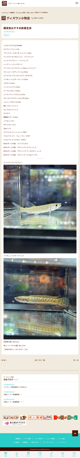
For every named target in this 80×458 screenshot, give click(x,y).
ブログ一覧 (41, 360)
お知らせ (6, 35)
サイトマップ (62, 442)
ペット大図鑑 (51, 439)
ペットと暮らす (38, 439)
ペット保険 (61, 439)
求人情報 (16, 442)
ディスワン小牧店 (20, 12)
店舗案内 (12, 12)
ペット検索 (27, 439)
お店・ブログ (30, 12)
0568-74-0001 (38, 18)
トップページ (5, 12)
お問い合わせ (35, 442)
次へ (74, 360)
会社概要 (24, 442)
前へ (5, 360)
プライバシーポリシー (48, 442)
